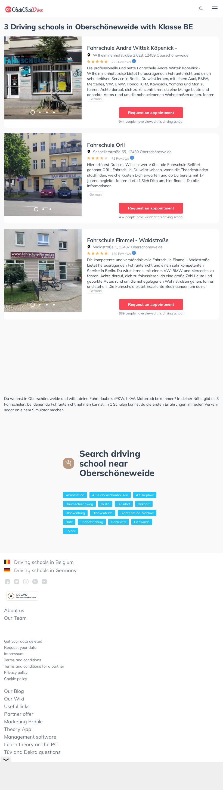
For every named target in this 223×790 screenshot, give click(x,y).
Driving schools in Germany (45, 570)
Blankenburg (75, 513)
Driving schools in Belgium (43, 562)
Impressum (13, 653)
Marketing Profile (23, 721)
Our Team (15, 618)
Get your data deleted (23, 641)
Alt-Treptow (145, 495)
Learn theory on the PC (30, 744)
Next (75, 78)
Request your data (20, 647)
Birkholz (144, 504)
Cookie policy (15, 678)
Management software (30, 737)
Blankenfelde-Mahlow (137, 513)
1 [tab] (32, 112)
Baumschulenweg (79, 504)
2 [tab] (39, 112)
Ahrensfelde (75, 495)
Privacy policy (15, 672)
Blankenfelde (103, 513)
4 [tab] (53, 112)
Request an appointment (151, 112)
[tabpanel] (43, 77)
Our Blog (14, 691)
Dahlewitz (118, 522)
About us (14, 610)
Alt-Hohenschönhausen (110, 495)
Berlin (105, 504)
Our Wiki (14, 699)
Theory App (17, 729)
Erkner (70, 531)
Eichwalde (142, 522)
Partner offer (18, 714)
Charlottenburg (91, 522)
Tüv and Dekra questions (32, 752)
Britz (69, 522)
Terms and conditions (22, 660)
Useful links (17, 706)
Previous (11, 78)
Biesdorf (123, 504)
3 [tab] (46, 112)
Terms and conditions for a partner (34, 666)
